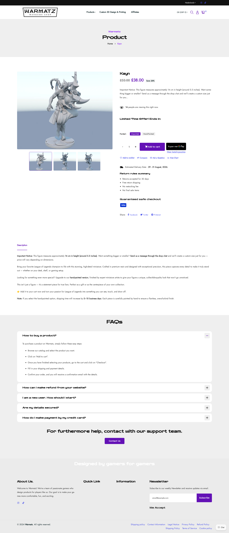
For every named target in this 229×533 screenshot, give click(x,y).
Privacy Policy (188, 524)
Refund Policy (203, 524)
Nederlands (189, 2)
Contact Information (156, 524)
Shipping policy (138, 524)
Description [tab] (22, 245)
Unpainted (135, 134)
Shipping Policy (173, 528)
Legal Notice (173, 524)
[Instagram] (201, 2)
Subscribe (204, 497)
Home (110, 43)
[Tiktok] (205, 2)
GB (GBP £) (181, 12)
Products (90, 12)
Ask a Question (158, 157)
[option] (65, 110)
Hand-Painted (148, 134)
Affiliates (135, 12)
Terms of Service (189, 528)
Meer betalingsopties (176, 151)
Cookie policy (205, 528)
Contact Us (114, 441)
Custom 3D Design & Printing (113, 12)
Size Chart (174, 157)
